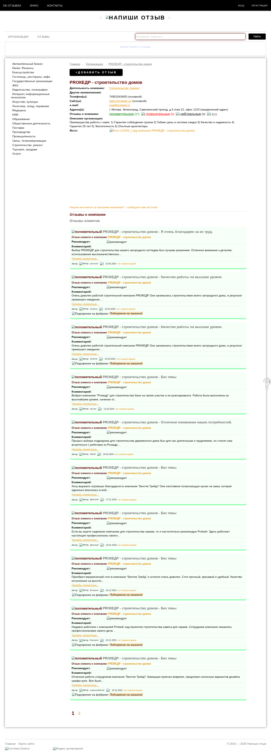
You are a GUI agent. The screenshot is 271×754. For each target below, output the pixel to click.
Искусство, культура (25, 101)
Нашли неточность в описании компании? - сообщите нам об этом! (114, 207)
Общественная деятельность (31, 123)
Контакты (54, 5)
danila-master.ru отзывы (135, 46)
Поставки (18, 127)
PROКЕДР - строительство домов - (158, 232)
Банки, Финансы (23, 68)
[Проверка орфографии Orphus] (17, 748)
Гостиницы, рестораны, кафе (31, 76)
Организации (18, 36)
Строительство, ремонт (27, 145)
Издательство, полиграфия (30, 89)
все (214, 114)
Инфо (34, 5)
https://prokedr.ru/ (120, 101)
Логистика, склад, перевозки (30, 106)
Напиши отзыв (256, 743)
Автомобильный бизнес (27, 63)
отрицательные (158, 114)
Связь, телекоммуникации (29, 140)
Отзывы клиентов (85, 221)
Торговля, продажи (24, 149)
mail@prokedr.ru (119, 105)
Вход (241, 5)
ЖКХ (15, 85)
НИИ (15, 114)
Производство (21, 132)
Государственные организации (32, 81)
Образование (21, 119)
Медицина (19, 110)
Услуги (16, 153)
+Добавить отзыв (96, 72)
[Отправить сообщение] (267, 388)
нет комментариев (126, 263)
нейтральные (191, 114)
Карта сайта (26, 743)
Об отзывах (12, 5)
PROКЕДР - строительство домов (130, 64)
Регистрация (259, 5)
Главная (75, 64)
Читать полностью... (85, 258)
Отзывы (43, 36)
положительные (121, 114)
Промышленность (24, 136)
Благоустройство (23, 72)
